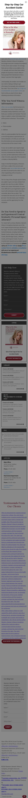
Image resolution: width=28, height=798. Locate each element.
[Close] (26, 2)
